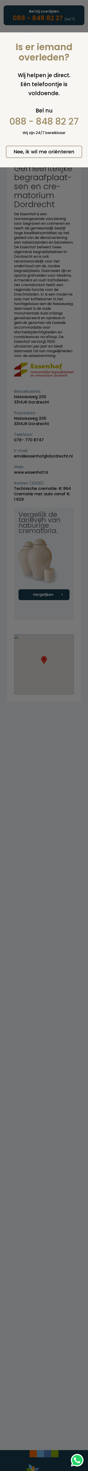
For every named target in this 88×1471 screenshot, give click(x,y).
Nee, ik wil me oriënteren (44, 151)
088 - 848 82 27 (44, 121)
